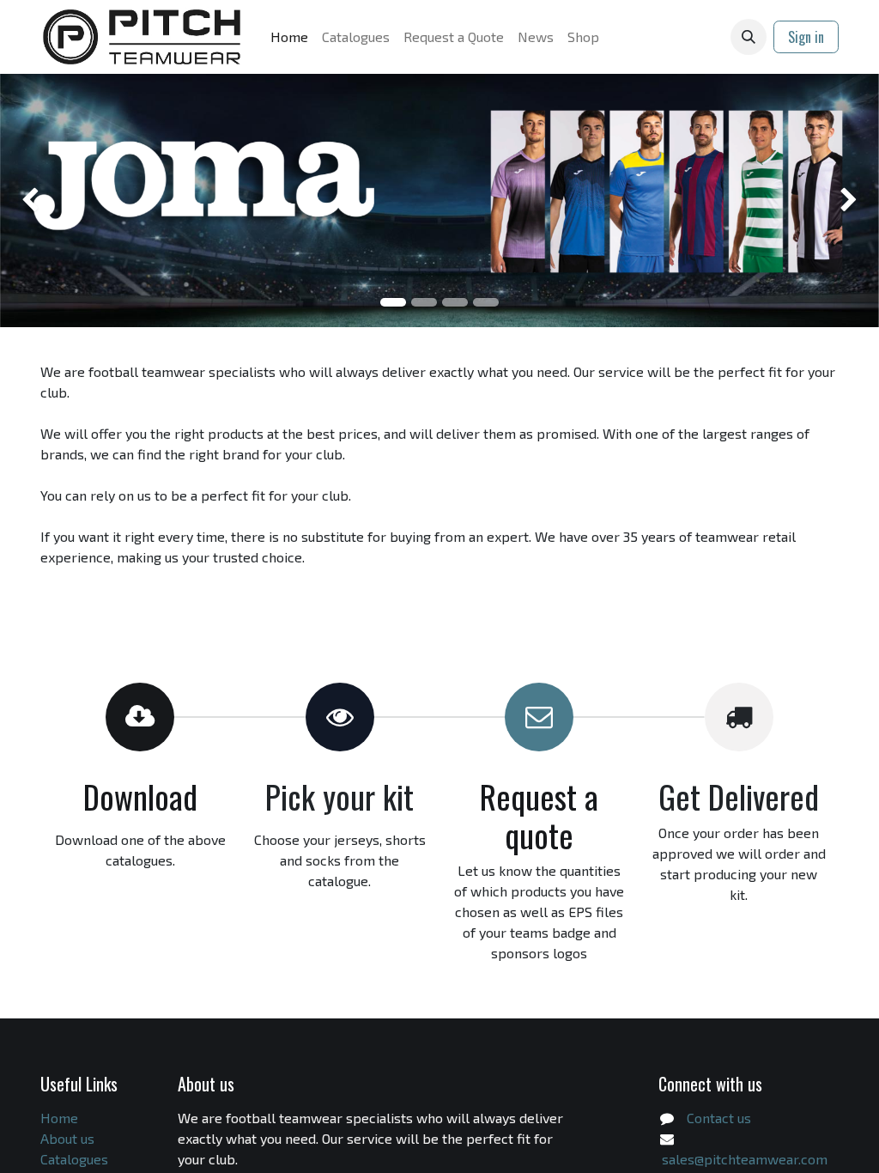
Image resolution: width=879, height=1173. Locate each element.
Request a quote (539, 815)
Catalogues (74, 1159)
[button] (748, 37)
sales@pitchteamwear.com (744, 1159)
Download (140, 796)
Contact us (719, 1117)
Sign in (806, 37)
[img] (35, 200)
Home (59, 1117)
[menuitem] (289, 37)
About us (67, 1138)
